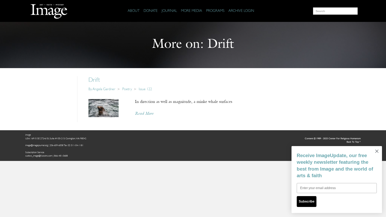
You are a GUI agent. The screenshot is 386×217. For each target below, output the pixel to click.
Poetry (127, 89)
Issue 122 (145, 89)
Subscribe (306, 201)
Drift (94, 80)
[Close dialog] (376, 151)
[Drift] (103, 108)
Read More (144, 114)
